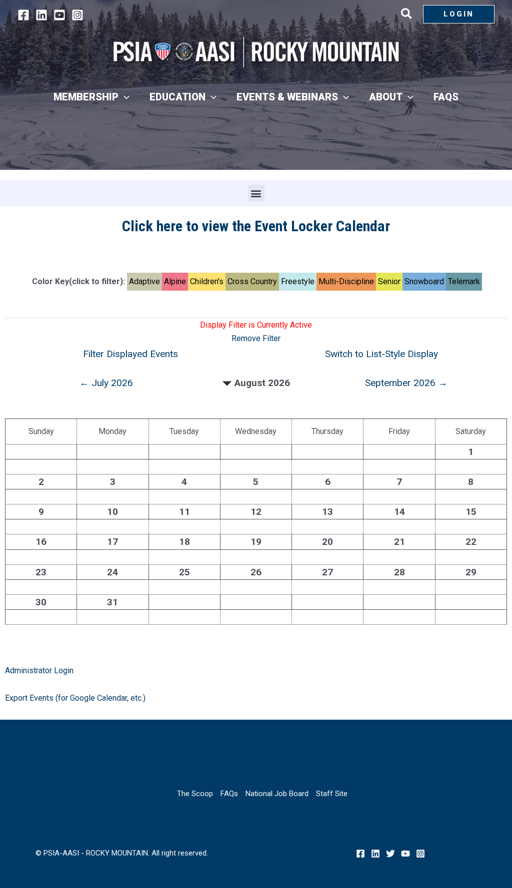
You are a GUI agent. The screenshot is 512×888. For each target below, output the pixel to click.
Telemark (464, 281)
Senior (389, 281)
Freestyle (297, 281)
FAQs (229, 793)
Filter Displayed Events (130, 354)
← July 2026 (106, 383)
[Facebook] (24, 15)
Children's (207, 281)
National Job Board (277, 793)
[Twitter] (390, 853)
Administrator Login (39, 670)
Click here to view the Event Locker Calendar (256, 226)
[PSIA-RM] (256, 52)
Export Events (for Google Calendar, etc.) (75, 698)
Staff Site (332, 793)
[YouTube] (60, 15)
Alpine (175, 281)
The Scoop (195, 793)
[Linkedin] (42, 15)
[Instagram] (78, 15)
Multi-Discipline (346, 281)
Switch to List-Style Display (381, 354)
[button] (407, 15)
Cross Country (252, 281)
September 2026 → (406, 383)
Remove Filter (256, 338)
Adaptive (144, 281)
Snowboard (424, 281)
